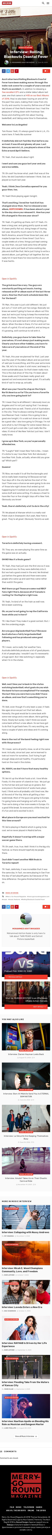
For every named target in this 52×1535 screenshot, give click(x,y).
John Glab (8, 1389)
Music (18, 1507)
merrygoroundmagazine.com (38, 896)
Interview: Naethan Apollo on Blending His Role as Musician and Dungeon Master (25, 1423)
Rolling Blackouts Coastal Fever (33, 899)
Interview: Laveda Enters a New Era (22, 1307)
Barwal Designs (22, 1522)
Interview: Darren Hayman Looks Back (26, 1054)
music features (14, 899)
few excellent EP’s (10, 92)
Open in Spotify (9, 279)
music (5, 899)
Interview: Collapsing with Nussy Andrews (26, 1232)
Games (39, 1507)
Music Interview (25, 47)
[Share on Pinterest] (17, 71)
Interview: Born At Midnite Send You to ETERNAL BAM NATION (26, 1095)
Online (31, 1510)
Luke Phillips (10, 1428)
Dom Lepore (9, 1275)
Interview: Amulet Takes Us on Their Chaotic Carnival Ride (26, 1179)
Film (12, 1507)
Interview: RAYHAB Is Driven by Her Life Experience (24, 1345)
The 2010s (41, 1510)
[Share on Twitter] (8, 71)
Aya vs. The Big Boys (16, 1510)
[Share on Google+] (12, 71)
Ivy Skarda (9, 1236)
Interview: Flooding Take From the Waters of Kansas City (25, 1384)
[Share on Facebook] (4, 71)
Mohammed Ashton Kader (23, 62)
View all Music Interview (24, 1436)
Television (28, 1507)
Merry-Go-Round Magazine (16, 896)
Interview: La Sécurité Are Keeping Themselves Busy (26, 1137)
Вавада (10, 1525)
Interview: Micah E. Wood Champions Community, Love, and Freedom (22, 1270)
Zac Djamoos (10, 1311)
